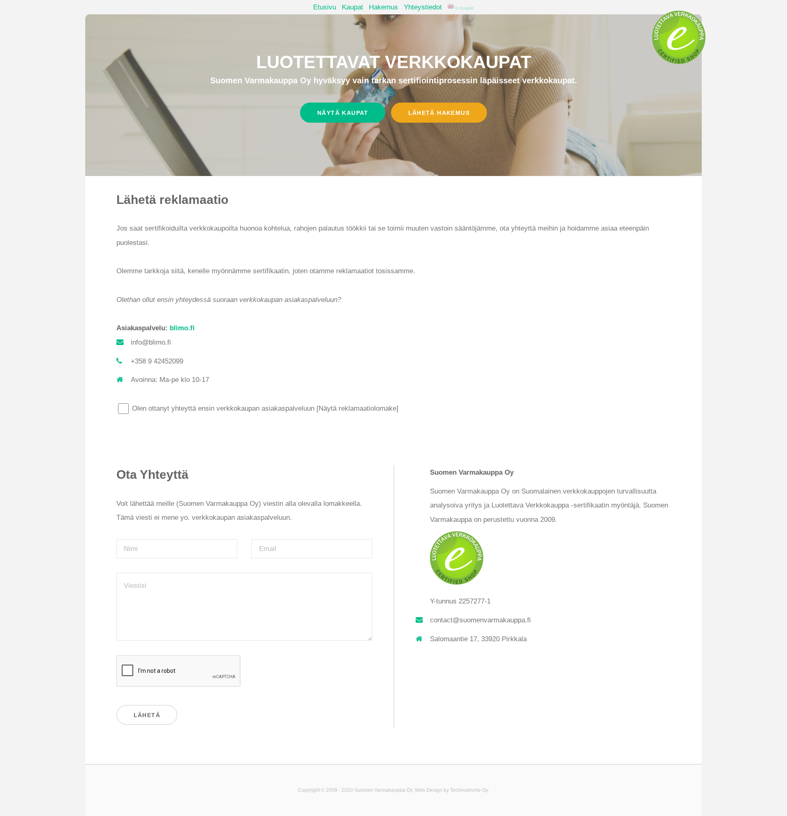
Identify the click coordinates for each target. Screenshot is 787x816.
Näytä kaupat (342, 113)
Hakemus (383, 7)
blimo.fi (182, 328)
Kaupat (352, 7)
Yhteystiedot (423, 7)
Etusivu (324, 7)
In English (464, 8)
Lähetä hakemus (439, 113)
